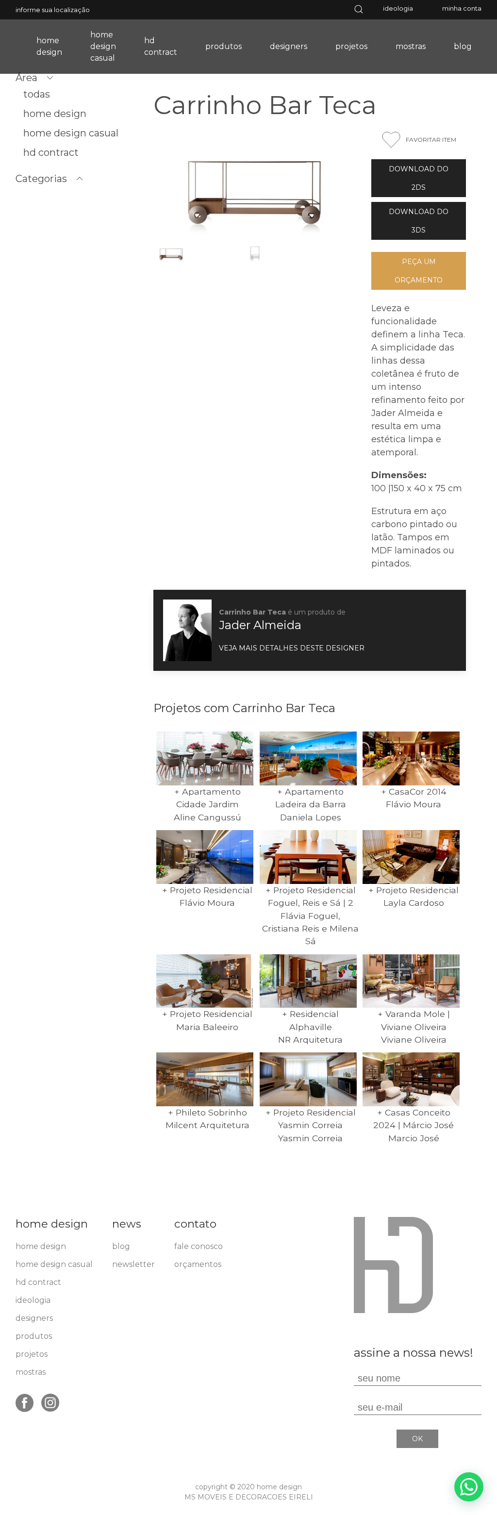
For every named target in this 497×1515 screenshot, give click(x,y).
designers (288, 46)
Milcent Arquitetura (207, 1125)
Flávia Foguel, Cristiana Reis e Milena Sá (310, 929)
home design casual (103, 46)
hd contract (160, 46)
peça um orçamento (419, 270)
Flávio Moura (413, 804)
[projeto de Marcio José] (411, 1079)
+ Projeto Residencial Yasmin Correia (310, 1118)
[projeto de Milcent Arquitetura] (204, 1079)
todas (36, 94)
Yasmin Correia (310, 1138)
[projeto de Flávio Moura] (411, 758)
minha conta (461, 8)
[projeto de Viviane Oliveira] (411, 981)
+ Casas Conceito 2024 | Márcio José (413, 1118)
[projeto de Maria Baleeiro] (204, 981)
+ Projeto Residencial (207, 890)
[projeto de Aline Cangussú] (204, 758)
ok (417, 1438)
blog (463, 46)
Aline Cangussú (207, 817)
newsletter (133, 1264)
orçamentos (197, 1264)
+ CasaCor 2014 (414, 791)
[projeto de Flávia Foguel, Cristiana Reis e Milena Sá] (308, 857)
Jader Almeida (260, 625)
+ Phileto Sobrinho (207, 1112)
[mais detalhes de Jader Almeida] (187, 629)
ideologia (398, 8)
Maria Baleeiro (207, 1027)
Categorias (41, 178)
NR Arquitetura (310, 1039)
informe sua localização (53, 10)
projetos (351, 46)
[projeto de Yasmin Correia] (308, 1079)
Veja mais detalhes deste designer (291, 648)
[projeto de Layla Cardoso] (411, 857)
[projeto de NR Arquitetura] (308, 981)
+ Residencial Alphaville (310, 1020)
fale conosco (198, 1246)
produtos (223, 46)
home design (49, 46)
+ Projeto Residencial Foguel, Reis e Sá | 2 (310, 896)
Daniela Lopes (310, 817)
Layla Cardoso (413, 903)
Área (26, 77)
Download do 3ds (418, 220)
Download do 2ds (418, 178)
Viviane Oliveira (414, 1039)
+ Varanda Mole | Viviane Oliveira (414, 1020)
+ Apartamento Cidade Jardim (207, 797)
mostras (411, 46)
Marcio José (413, 1138)
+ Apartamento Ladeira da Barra (310, 797)
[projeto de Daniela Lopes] (308, 758)
